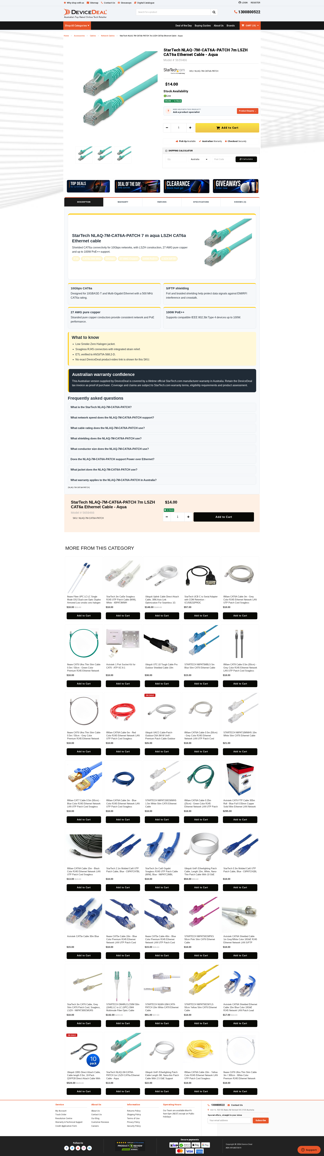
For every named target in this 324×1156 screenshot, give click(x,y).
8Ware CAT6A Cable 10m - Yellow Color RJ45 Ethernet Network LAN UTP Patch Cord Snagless (201, 1075)
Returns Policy (134, 1111)
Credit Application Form (66, 1126)
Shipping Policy (134, 1114)
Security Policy (134, 1126)
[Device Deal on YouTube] (78, 1148)
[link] (183, 25)
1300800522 (248, 12)
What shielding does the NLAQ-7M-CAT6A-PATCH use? (106, 438)
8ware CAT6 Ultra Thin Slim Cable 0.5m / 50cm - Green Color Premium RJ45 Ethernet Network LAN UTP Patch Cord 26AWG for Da (83, 670)
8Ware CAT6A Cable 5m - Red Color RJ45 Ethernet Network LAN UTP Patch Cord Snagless (123, 735)
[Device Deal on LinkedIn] (89, 1148)
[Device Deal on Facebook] (66, 1148)
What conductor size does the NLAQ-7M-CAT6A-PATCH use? (110, 448)
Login (245, 3)
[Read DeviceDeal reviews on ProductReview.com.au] (130, 1146)
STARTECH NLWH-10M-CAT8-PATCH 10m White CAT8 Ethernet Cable (162, 1007)
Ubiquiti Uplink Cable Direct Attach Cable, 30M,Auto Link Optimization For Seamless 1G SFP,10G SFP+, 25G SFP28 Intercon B (162, 602)
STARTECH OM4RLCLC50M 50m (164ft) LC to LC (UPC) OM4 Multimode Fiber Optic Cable (122, 1007)
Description (83, 202)
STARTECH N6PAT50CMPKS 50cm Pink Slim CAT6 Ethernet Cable (199, 939)
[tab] (211, 151)
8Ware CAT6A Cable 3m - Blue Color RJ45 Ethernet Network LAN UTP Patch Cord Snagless (123, 803)
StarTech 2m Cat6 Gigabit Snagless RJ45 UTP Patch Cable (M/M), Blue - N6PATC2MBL (161, 871)
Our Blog (95, 1118)
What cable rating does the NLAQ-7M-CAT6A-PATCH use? (108, 428)
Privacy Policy (133, 1122)
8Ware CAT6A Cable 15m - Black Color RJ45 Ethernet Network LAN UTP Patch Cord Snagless (83, 871)
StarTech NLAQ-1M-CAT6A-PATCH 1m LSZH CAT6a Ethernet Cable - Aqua (123, 1075)
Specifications (201, 202)
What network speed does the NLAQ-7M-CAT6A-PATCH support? (112, 417)
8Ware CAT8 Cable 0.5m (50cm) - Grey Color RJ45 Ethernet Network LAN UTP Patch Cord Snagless (240, 667)
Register (255, 3)
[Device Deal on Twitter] (72, 1148)
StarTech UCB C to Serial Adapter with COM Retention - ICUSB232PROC (201, 599)
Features (162, 202)
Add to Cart (229, 127)
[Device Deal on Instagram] (83, 1148)
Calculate (247, 159)
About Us (95, 1111)
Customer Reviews (100, 1122)
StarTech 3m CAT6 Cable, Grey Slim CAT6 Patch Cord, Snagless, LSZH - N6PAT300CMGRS (83, 1007)
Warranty (123, 202)
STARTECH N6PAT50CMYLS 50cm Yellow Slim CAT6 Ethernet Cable (200, 1007)
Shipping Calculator (180, 151)
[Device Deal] (85, 13)
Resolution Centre (63, 1118)
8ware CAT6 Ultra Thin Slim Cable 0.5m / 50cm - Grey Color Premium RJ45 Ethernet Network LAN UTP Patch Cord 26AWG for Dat (83, 738)
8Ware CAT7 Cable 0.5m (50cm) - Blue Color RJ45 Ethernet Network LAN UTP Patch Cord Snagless (84, 803)
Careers (95, 1126)
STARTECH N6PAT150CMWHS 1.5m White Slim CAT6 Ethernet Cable (161, 803)
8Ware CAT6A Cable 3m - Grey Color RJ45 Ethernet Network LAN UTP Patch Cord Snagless (240, 599)
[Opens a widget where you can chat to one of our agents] (309, 1150)
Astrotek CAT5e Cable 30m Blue (83, 936)
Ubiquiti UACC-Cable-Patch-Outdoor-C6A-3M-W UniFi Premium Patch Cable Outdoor (160, 735)
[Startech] (174, 71)
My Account (60, 1111)
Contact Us (96, 1114)
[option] (112, 95)
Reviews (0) (240, 202)
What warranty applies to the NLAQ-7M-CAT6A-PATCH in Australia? (114, 480)
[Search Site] (214, 12)
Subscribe (260, 1120)
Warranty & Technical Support (69, 1122)
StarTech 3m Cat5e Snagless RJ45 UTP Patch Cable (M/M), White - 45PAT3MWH (121, 599)
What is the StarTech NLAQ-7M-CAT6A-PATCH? (101, 407)
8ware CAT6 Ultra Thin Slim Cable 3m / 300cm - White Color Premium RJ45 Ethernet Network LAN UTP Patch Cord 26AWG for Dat (240, 1078)
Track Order (60, 1114)
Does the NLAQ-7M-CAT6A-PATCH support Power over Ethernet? (112, 459)
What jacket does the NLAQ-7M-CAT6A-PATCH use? (104, 469)
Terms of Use (133, 1118)
